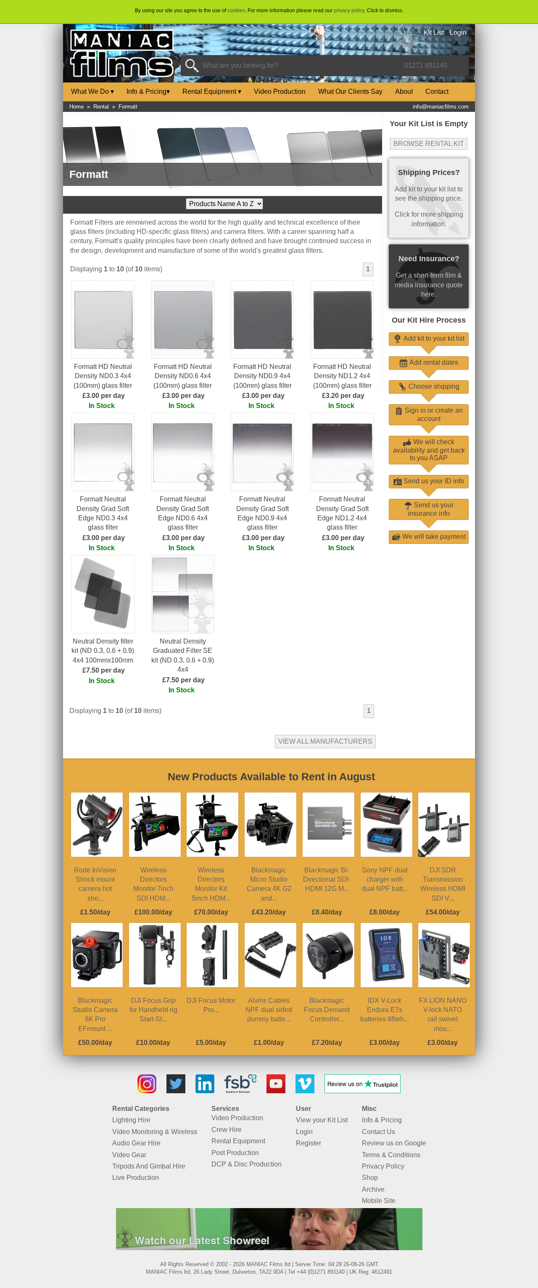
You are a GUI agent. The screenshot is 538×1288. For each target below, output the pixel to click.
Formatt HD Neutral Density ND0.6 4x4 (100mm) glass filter (182, 376)
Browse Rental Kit (428, 143)
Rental (101, 106)
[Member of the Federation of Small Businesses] (240, 1091)
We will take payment (433, 536)
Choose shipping (433, 386)
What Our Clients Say (350, 91)
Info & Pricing (148, 91)
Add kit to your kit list (433, 338)
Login (458, 32)
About (404, 91)
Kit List (434, 32)
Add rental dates (433, 362)
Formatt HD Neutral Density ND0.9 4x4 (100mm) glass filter (262, 376)
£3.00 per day (103, 395)
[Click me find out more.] (269, 1247)
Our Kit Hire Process (429, 320)
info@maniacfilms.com (441, 106)
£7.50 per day (103, 670)
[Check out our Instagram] (146, 1091)
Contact (436, 91)
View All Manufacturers (325, 741)
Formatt (128, 106)
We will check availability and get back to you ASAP (429, 449)
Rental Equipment (211, 91)
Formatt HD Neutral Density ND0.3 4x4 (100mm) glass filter (103, 376)
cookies (236, 10)
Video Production (280, 91)
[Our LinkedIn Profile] (204, 1091)
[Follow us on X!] (175, 1091)
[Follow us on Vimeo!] (304, 1091)
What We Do (92, 91)
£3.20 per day (343, 395)
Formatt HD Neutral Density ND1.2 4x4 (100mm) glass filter (342, 376)
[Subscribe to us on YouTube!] (275, 1091)
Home (76, 106)
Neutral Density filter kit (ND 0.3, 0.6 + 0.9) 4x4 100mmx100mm (102, 651)
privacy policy (349, 10)
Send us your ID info (433, 481)
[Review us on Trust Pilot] (362, 1091)
